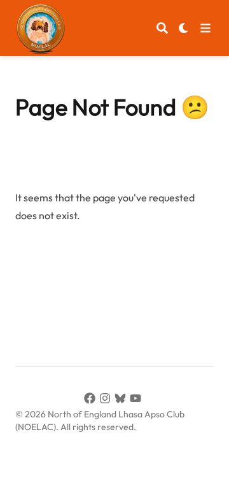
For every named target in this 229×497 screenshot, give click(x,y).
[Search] (162, 28)
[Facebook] (91, 400)
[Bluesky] (122, 400)
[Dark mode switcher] (184, 28)
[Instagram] (106, 400)
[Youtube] (137, 400)
